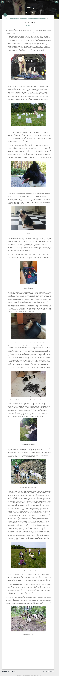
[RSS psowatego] (32, 12)
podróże (13, 18)
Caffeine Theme (38, 675)
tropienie (18, 18)
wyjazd (44, 18)
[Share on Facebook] (26, 25)
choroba (36, 18)
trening (15, 18)
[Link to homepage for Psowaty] (29, 4)
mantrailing (21, 18)
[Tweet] (28, 25)
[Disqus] (28, 653)
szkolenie (33, 18)
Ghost (34, 675)
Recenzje (35, 10)
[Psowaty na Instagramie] (29, 12)
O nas (28, 10)
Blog (23, 10)
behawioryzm (29, 18)
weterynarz (38, 18)
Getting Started (25, 18)
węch (41, 18)
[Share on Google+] (29, 25)
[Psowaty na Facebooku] (27, 12)
